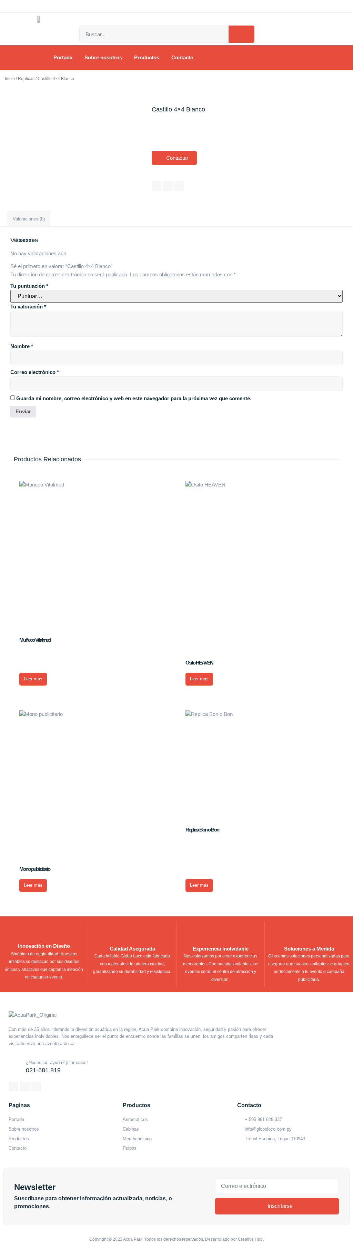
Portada (62, 57)
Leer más (33, 678)
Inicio (10, 78)
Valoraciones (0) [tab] (29, 219)
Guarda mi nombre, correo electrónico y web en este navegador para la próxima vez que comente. (133, 398)
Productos (146, 57)
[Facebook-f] (156, 186)
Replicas (26, 78)
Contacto (182, 57)
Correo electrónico (34, 372)
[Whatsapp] (179, 186)
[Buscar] (241, 34)
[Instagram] (168, 186)
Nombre (21, 346)
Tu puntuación (29, 286)
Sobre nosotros (103, 57)
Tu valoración (28, 306)
